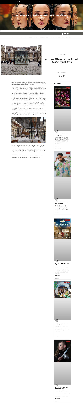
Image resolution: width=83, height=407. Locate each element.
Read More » (57, 275)
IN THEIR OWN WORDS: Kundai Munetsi (61, 202)
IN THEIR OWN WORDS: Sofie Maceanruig (61, 388)
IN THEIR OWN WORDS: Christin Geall (61, 134)
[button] (41, 30)
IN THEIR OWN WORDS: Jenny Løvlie (61, 323)
